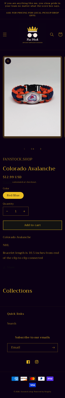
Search (11, 323)
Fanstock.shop (27, 391)
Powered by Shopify (42, 391)
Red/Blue (13, 195)
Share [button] (11, 267)
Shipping (7, 182)
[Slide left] (24, 149)
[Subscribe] (53, 347)
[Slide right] (41, 149)
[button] (5, 34)
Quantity (8, 204)
